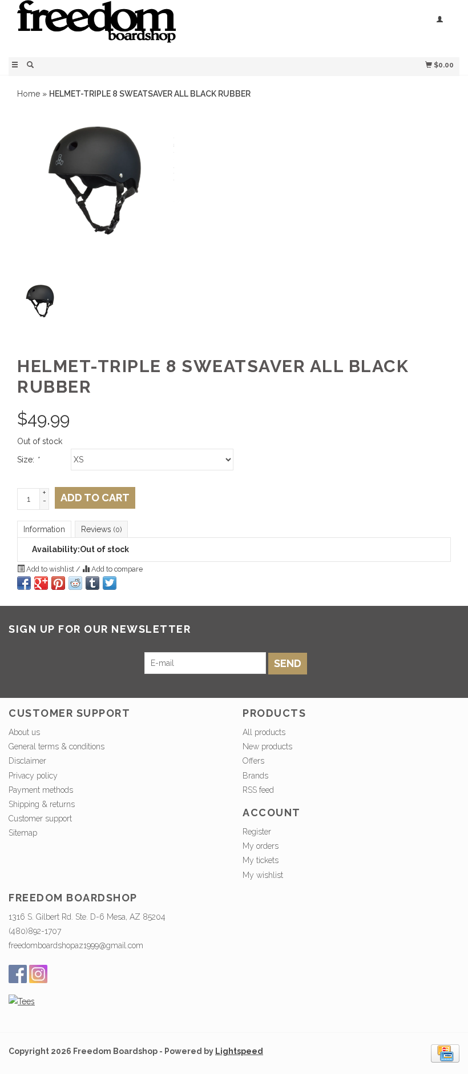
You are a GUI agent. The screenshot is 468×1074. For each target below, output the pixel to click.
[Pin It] (58, 583)
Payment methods (41, 789)
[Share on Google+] (41, 583)
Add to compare (116, 569)
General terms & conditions (56, 746)
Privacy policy (33, 775)
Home (28, 93)
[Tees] (22, 1001)
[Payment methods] (445, 1052)
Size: (28, 459)
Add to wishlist (50, 569)
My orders (261, 846)
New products (267, 746)
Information (44, 529)
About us (24, 732)
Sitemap (23, 832)
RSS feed (258, 789)
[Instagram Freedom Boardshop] (38, 974)
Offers (253, 760)
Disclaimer (27, 760)
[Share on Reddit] (75, 583)
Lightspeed (239, 1051)
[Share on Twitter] (109, 583)
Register (257, 831)
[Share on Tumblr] (92, 583)
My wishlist (263, 875)
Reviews (101, 529)
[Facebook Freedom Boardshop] (18, 974)
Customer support (40, 818)
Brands (255, 775)
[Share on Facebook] (24, 583)
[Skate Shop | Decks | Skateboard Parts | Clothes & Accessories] (121, 27)
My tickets (261, 860)
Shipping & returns (42, 804)
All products (264, 732)
